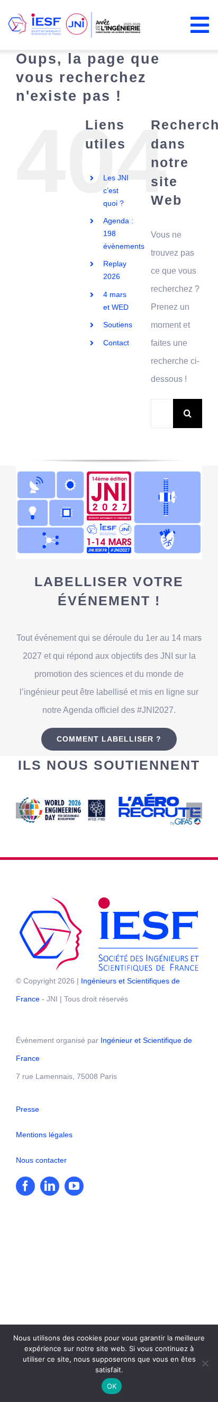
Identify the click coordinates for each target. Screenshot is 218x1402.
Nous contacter (41, 1158)
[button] (24, 809)
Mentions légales (44, 1132)
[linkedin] (49, 1184)
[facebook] (25, 1184)
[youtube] (74, 1184)
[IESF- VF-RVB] (109, 898)
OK (112, 1386)
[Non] (204, 1363)
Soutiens (117, 324)
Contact (116, 342)
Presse (27, 1107)
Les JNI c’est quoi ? (116, 190)
